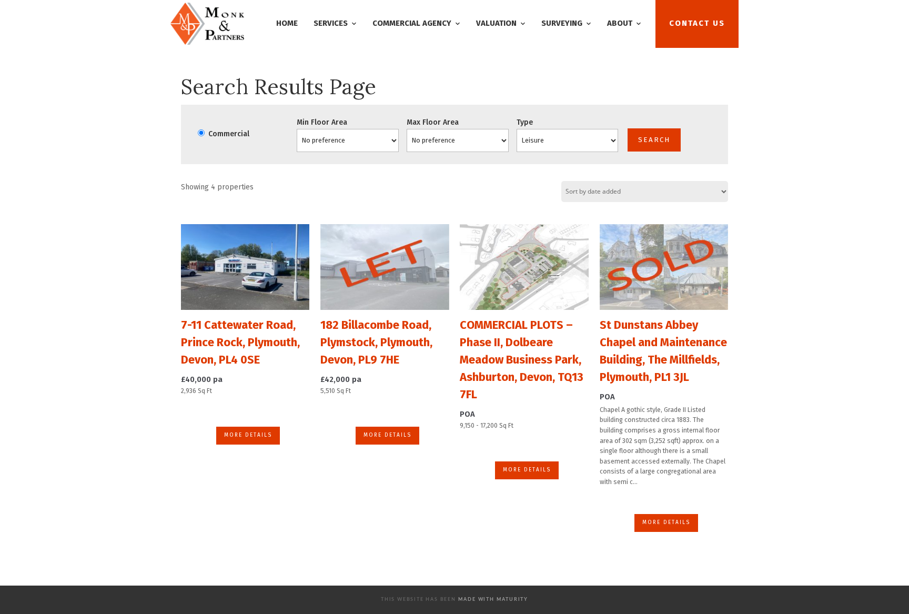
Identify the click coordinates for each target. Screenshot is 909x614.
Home (287, 23)
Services (331, 23)
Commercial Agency (411, 23)
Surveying (561, 23)
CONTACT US (697, 23)
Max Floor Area (433, 122)
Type (525, 122)
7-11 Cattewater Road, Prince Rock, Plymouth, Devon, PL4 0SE (240, 342)
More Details (248, 435)
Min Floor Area (322, 122)
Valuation (496, 23)
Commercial (227, 133)
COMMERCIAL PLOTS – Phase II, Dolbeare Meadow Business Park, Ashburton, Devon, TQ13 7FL (521, 359)
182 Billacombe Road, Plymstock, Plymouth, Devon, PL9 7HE (376, 342)
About (619, 23)
